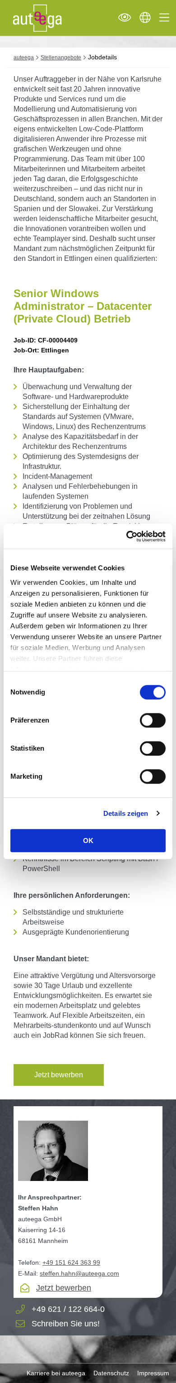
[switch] (153, 720)
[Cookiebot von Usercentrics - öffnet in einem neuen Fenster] (127, 536)
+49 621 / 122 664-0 (68, 1309)
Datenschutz (111, 1373)
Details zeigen (125, 813)
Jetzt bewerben (58, 1075)
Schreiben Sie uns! (66, 1323)
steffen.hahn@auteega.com (79, 1273)
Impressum (153, 1373)
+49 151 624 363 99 (71, 1262)
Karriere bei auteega (56, 1373)
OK (88, 840)
